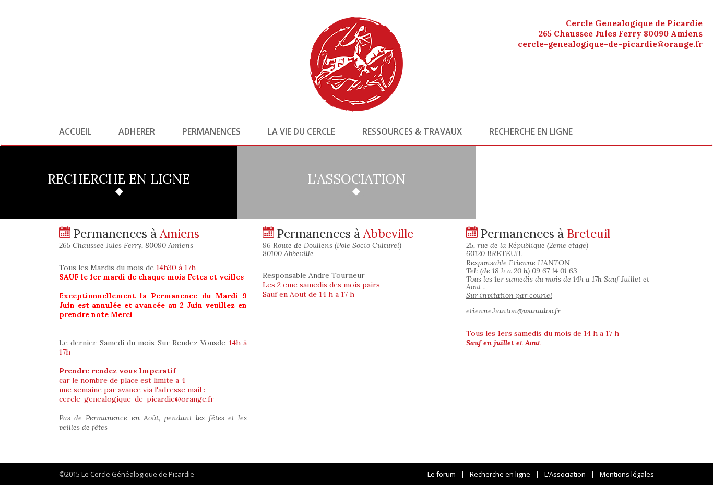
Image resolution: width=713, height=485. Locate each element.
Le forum (441, 474)
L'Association (565, 474)
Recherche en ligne (531, 131)
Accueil (75, 131)
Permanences (211, 131)
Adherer (136, 131)
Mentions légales (627, 474)
